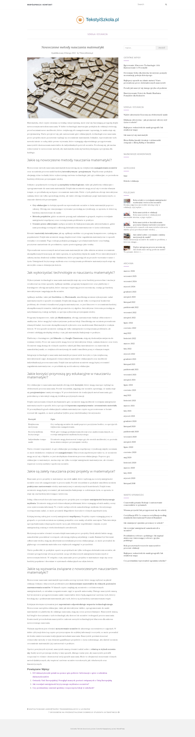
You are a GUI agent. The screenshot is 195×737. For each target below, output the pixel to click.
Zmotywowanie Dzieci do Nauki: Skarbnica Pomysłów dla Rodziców (142, 94)
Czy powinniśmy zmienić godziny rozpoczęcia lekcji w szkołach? (63, 688)
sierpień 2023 (130, 297)
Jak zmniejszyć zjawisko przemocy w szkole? (144, 523)
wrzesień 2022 (130, 312)
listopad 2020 (130, 426)
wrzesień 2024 (130, 281)
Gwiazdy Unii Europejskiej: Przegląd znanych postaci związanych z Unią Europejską (72, 680)
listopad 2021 (129, 364)
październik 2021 (131, 369)
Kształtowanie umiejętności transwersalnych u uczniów (59, 709)
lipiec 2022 (128, 323)
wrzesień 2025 (130, 276)
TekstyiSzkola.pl (86, 53)
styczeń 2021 (129, 416)
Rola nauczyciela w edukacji (145, 212)
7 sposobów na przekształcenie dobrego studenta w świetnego (83, 712)
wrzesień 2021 (130, 374)
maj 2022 (127, 333)
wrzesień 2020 (130, 437)
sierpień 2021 (129, 380)
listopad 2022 (129, 302)
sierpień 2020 (130, 442)
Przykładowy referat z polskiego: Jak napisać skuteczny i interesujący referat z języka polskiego (144, 538)
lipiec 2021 (128, 385)
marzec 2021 (129, 405)
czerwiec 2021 (130, 390)
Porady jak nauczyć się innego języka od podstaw (145, 88)
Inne (125, 176)
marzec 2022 (129, 343)
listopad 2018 (129, 483)
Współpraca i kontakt (39, 5)
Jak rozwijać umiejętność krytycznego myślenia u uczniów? (60, 684)
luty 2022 (127, 349)
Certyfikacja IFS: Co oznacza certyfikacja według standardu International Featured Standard (145, 516)
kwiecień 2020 (130, 462)
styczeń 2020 (129, 478)
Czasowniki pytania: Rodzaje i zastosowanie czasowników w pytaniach (143, 503)
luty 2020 (128, 473)
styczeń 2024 (129, 286)
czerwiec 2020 (130, 452)
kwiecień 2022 (130, 338)
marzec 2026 (129, 271)
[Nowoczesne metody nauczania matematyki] (72, 87)
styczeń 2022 (129, 354)
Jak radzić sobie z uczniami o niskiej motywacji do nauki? (149, 236)
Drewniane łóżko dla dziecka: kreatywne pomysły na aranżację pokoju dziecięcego (145, 74)
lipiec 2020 (128, 447)
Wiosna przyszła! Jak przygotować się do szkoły (145, 510)
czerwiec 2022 (130, 328)
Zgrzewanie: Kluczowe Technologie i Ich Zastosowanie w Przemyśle (142, 66)
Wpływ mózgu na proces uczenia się (149, 247)
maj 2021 (127, 395)
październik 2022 (131, 307)
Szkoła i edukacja (98, 34)
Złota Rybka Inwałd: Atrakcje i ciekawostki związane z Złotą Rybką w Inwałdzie (142, 141)
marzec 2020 (129, 468)
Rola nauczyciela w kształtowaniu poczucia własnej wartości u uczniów (149, 223)
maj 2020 (127, 457)
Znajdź (161, 48)
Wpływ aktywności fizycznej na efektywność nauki (145, 115)
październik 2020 (131, 431)
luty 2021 (127, 411)
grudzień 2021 (130, 359)
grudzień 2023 (130, 292)
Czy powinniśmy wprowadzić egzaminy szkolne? (145, 561)
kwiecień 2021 (130, 400)
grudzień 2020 (130, 421)
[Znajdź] (166, 5)
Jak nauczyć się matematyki (136, 135)
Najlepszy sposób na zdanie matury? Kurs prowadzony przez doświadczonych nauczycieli (144, 81)
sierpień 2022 (130, 317)
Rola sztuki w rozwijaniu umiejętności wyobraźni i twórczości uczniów (149, 201)
